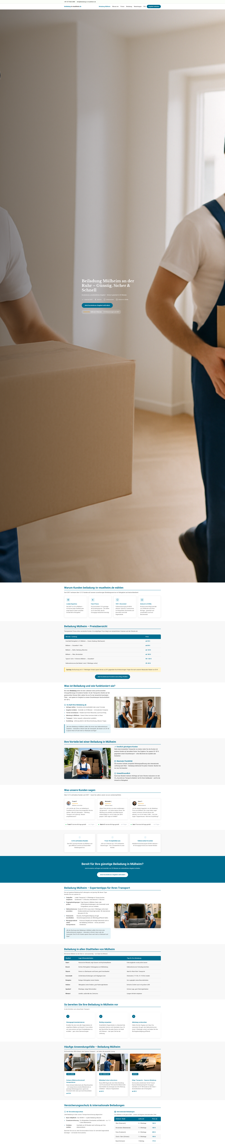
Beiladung (129, 6)
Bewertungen (138, 6)
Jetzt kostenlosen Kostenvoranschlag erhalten (112, 677)
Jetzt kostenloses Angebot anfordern (97, 305)
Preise (122, 6)
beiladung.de (72, 6)
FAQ (144, 6)
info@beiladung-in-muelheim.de (86, 1)
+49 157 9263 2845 (69, 1)
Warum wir (115, 6)
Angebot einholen (154, 6)
